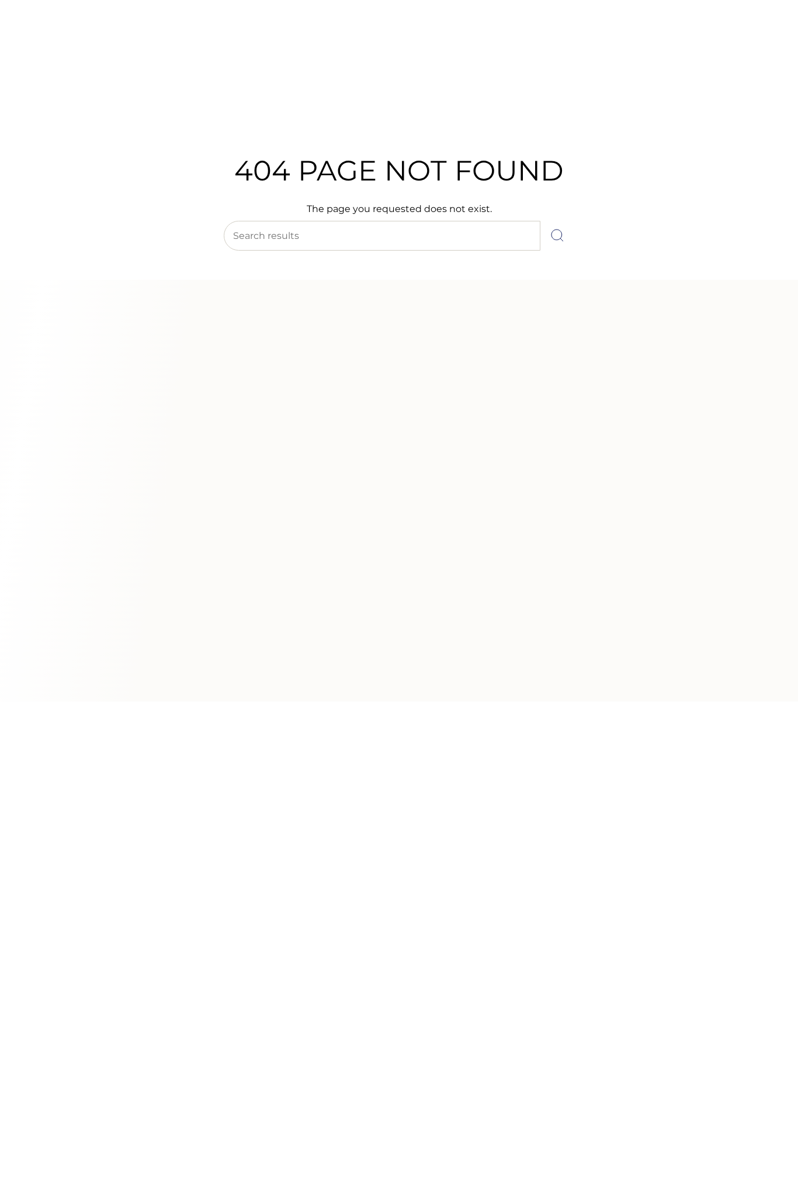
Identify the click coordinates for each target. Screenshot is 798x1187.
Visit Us (111, 40)
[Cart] (761, 82)
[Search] (557, 236)
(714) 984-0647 (59, 40)
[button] (214, 109)
